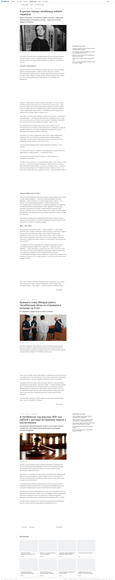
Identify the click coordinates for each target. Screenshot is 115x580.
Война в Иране (25, 4)
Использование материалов (96, 579)
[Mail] (2, 1)
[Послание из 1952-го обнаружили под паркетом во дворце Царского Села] (29, 549)
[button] (43, 38)
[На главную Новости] (6, 1)
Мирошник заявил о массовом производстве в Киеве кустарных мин (83, 55)
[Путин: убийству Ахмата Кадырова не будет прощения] (48, 568)
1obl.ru (28, 299)
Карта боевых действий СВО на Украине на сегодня (82, 427)
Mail (2, 579)
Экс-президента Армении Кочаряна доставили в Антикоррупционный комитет (83, 52)
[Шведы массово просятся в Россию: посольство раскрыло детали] (86, 568)
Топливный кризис (39, 4)
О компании (6, 579)
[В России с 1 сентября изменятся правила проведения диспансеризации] (48, 549)
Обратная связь (105, 579)
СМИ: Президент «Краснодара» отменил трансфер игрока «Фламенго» (82, 417)
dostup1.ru (28, 413)
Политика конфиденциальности (84, 579)
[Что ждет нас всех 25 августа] (86, 549)
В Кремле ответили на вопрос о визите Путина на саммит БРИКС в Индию (83, 49)
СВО (32, 4)
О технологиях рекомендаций (73, 579)
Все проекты (15, 579)
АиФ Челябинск (30, 8)
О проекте (65, 579)
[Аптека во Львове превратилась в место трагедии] (67, 568)
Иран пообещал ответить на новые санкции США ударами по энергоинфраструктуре (82, 420)
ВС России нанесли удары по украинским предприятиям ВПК (82, 430)
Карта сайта (111, 579)
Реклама (10, 579)
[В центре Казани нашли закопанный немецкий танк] (29, 568)
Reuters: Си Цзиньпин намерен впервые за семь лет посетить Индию (83, 62)
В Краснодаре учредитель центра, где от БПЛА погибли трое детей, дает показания (83, 423)
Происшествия (37, 8)
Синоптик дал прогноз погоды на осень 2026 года (83, 59)
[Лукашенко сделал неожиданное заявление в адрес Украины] (67, 549)
